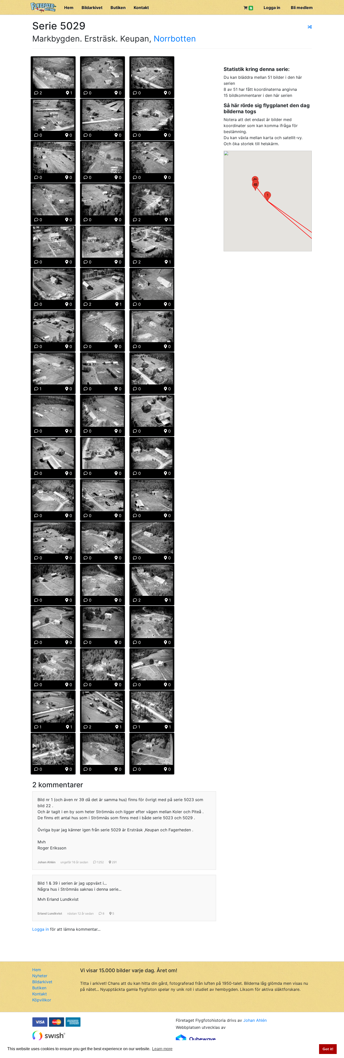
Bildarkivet (92, 7)
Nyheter (39, 975)
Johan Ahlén (255, 1020)
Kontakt (141, 7)
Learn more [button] (162, 1049)
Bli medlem (302, 7)
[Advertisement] (261, 288)
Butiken (118, 7)
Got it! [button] (328, 1049)
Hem (69, 7)
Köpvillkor (41, 999)
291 (114, 862)
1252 (100, 862)
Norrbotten (175, 39)
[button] (267, 196)
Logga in (272, 7)
